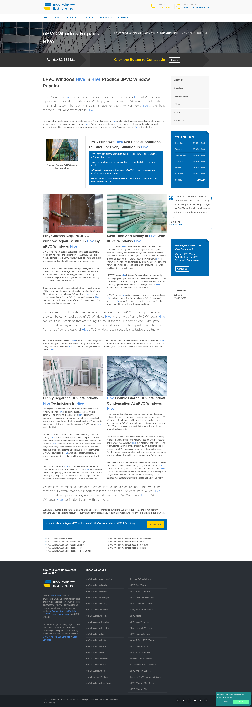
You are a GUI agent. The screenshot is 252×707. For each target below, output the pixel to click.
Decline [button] (225, 701)
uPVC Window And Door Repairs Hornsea (127, 548)
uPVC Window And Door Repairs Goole (126, 542)
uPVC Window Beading (98, 585)
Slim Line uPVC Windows (141, 628)
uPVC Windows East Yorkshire (60, 539)
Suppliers (178, 88)
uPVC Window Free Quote (99, 683)
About (58, 18)
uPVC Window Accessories (100, 579)
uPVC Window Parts (97, 640)
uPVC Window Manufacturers (143, 683)
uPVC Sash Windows (139, 622)
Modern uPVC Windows (141, 659)
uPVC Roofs (135, 616)
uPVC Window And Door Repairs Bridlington (66, 542)
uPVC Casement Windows (142, 598)
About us (178, 80)
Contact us (179, 121)
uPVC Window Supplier (140, 671)
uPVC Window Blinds (97, 592)
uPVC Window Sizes (139, 689)
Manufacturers (181, 96)
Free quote (106, 18)
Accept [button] (241, 701)
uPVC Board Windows (140, 592)
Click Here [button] (233, 697)
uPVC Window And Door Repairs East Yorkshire (129, 539)
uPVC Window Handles (98, 628)
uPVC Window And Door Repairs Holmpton (128, 545)
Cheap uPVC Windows (140, 579)
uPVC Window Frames (98, 610)
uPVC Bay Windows (139, 585)
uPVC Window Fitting (97, 604)
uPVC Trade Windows (140, 634)
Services (72, 18)
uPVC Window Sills (96, 671)
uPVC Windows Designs (98, 598)
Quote (177, 113)
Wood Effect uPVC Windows (143, 640)
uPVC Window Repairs (98, 659)
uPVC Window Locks (97, 634)
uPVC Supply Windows (98, 677)
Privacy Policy (49, 703)
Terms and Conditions (109, 700)
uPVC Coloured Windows (141, 604)
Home (46, 18)
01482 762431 (165, 8)
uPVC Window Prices (97, 647)
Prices (90, 18)
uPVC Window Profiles (98, 653)
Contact (123, 18)
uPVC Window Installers (98, 622)
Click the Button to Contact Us (138, 60)
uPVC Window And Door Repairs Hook (64, 548)
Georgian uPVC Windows (141, 610)
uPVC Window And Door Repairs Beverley (65, 545)
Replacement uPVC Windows (143, 665)
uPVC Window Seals (97, 665)
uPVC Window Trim (139, 647)
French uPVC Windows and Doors (145, 677)
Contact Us (154, 525)
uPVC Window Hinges (97, 616)
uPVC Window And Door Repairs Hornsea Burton (68, 551)
